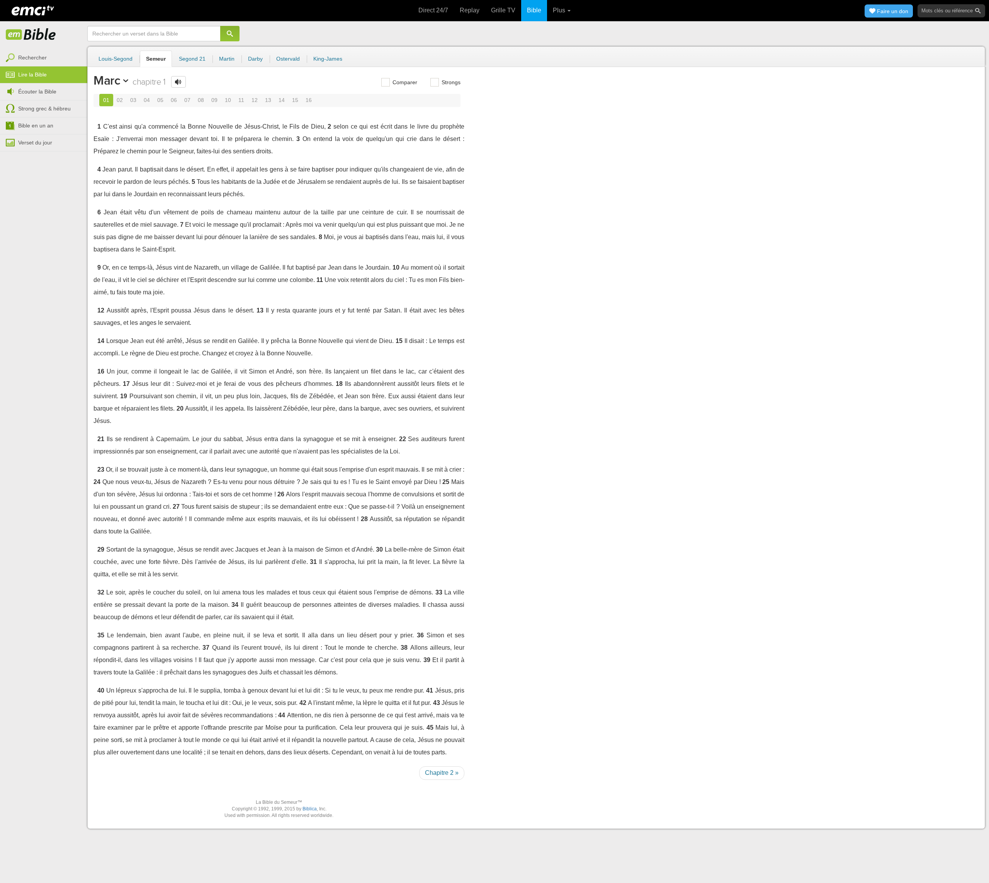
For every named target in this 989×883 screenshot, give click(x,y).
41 (429, 690)
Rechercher (32, 57)
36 (420, 635)
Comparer (404, 82)
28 (364, 519)
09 (214, 100)
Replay (469, 10)
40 (100, 690)
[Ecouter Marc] (178, 82)
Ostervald (288, 59)
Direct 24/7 (433, 10)
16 (309, 100)
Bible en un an (35, 125)
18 (339, 383)
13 (268, 100)
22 (402, 439)
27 (176, 506)
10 (228, 100)
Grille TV (503, 10)
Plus (560, 10)
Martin (227, 59)
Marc (107, 80)
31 (313, 562)
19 (123, 396)
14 (282, 100)
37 (205, 647)
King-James (327, 59)
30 (379, 549)
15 (295, 100)
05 (160, 100)
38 (404, 647)
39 (426, 660)
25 (445, 482)
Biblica (309, 809)
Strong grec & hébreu (44, 108)
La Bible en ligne (31, 34)
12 (254, 100)
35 (100, 635)
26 (280, 494)
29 (100, 549)
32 (100, 592)
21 (100, 439)
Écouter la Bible (37, 91)
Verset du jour (35, 142)
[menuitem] (43, 57)
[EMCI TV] (33, 9)
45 (430, 727)
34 (234, 604)
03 (133, 100)
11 (241, 100)
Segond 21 (192, 59)
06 (174, 100)
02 (120, 100)
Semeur (156, 59)
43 (436, 703)
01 (106, 100)
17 (126, 383)
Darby (255, 59)
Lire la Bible (32, 74)
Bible (534, 10)
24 (96, 482)
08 (201, 100)
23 (100, 469)
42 (302, 703)
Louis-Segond (116, 59)
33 (438, 592)
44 (281, 715)
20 (180, 408)
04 (147, 100)
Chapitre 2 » (442, 772)
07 (187, 100)
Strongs (450, 82)
